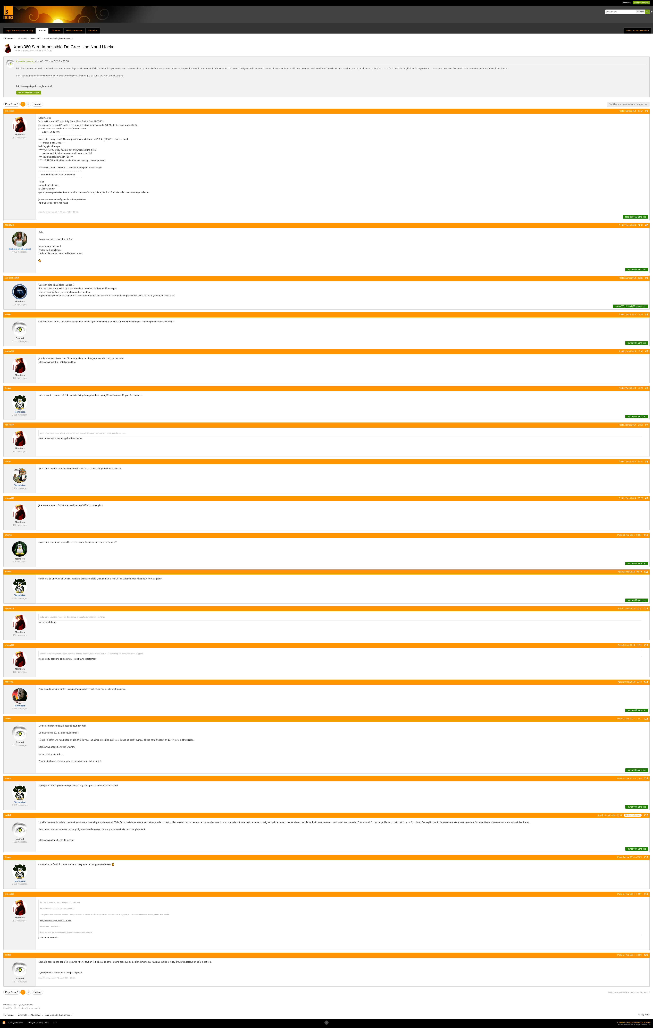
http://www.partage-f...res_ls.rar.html (34, 86)
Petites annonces (74, 30)
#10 (646, 534)
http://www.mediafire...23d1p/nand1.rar (57, 362)
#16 (646, 778)
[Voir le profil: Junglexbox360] (19, 291)
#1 (646, 110)
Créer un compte (641, 3)
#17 (646, 815)
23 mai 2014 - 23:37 (57, 61)
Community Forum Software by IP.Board (633, 1022)
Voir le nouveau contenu (637, 30)
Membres (56, 30)
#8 (646, 461)
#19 (646, 893)
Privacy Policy (644, 1015)
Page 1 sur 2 (11, 104)
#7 (646, 424)
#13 (646, 645)
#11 (646, 571)
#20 (646, 954)
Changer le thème (16, 1023)
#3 (646, 277)
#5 (646, 351)
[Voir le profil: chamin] (19, 548)
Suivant (37, 104)
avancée (651, 11)
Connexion (626, 3)
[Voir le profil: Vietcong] (19, 695)
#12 (646, 608)
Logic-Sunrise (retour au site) (19, 30)
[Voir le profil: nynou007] (19, 124)
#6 (646, 388)
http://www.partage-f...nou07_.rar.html (56, 747)
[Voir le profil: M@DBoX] (19, 239)
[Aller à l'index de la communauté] (8, 12)
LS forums (8, 1015)
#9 (646, 498)
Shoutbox (92, 30)
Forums (42, 30)
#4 (646, 314)
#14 (646, 681)
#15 (646, 718)
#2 (646, 225)
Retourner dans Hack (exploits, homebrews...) (628, 992)
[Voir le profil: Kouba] (19, 402)
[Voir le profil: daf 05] (19, 475)
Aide (55, 1023)
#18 (646, 857)
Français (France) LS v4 (38, 1023)
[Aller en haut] (326, 1023)
